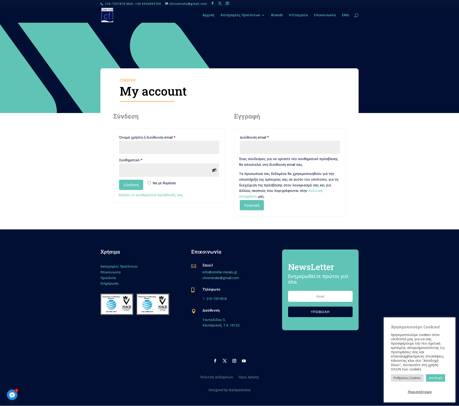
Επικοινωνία (325, 15)
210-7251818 (216, 298)
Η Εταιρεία (298, 15)
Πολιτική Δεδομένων (216, 377)
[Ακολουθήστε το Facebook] (215, 361)
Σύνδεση (131, 184)
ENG (345, 15)
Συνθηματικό (139, 159)
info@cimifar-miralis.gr (219, 272)
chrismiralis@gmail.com (220, 278)
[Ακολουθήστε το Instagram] (234, 361)
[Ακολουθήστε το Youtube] (244, 361)
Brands (277, 15)
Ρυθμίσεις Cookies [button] (407, 378)
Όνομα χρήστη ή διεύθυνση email (156, 137)
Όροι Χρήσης (249, 377)
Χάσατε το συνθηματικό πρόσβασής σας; (151, 195)
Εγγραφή (251, 205)
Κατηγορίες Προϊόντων (240, 15)
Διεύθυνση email (263, 137)
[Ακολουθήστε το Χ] (225, 361)
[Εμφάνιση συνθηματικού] (214, 170)
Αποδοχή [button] (435, 378)
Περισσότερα (420, 391)
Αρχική (208, 15)
